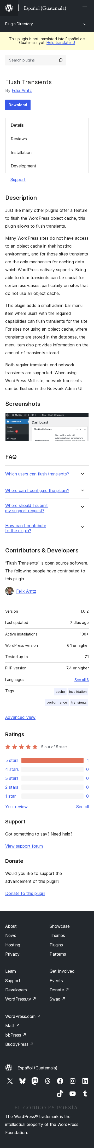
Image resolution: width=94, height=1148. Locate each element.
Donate (59, 989)
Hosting (12, 944)
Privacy (12, 954)
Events (56, 980)
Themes (57, 935)
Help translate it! (60, 42)
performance (57, 702)
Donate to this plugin (25, 893)
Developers (16, 989)
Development (23, 165)
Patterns (58, 954)
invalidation (78, 692)
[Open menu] (85, 8)
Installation (21, 152)
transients (79, 702)
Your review (16, 806)
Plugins (56, 944)
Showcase (60, 926)
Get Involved (62, 971)
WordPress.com (23, 1016)
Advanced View (20, 717)
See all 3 (81, 680)
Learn (10, 971)
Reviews (19, 138)
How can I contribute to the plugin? (25, 528)
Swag (58, 999)
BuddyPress (19, 1044)
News (10, 935)
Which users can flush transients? (37, 474)
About (11, 926)
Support (18, 179)
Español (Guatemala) (37, 1067)
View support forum (24, 846)
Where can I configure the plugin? (37, 490)
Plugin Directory (19, 24)
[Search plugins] (60, 60)
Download (18, 104)
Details (17, 125)
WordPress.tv (20, 999)
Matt (12, 1025)
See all (82, 806)
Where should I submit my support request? (26, 508)
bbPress (15, 1035)
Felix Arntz (22, 90)
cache (60, 692)
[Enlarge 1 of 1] (81, 419)
